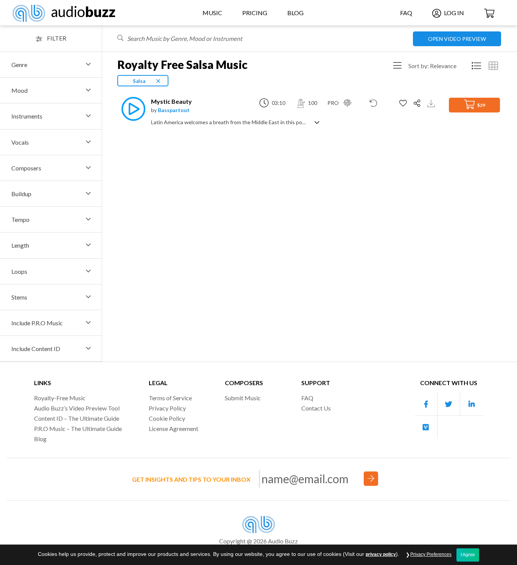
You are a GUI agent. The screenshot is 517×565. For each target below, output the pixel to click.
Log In (453, 12)
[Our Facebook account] (426, 404)
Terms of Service (170, 397)
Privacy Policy (167, 408)
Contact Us (316, 408)
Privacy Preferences (431, 554)
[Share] (418, 103)
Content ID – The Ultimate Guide (76, 418)
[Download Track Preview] (432, 103)
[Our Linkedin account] (471, 404)
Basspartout (174, 110)
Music (212, 12)
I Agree (468, 554)
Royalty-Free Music (60, 397)
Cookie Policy (167, 418)
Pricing (254, 12)
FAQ (406, 12)
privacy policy (381, 554)
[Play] (131, 109)
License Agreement (173, 428)
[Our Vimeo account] (426, 427)
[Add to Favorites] (404, 103)
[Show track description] (317, 121)
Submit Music (243, 397)
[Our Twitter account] (449, 404)
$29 (481, 105)
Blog (295, 12)
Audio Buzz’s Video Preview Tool (77, 408)
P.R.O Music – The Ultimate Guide (78, 428)
